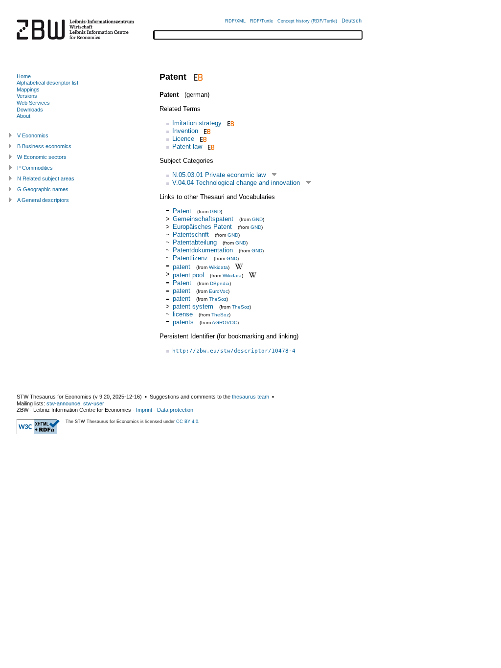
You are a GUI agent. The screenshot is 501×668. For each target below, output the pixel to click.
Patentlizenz (190, 258)
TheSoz (218, 299)
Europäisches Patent (202, 226)
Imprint (144, 410)
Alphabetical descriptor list (47, 83)
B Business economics (44, 146)
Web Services (33, 103)
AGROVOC (224, 322)
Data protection (175, 410)
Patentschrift (191, 234)
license (183, 314)
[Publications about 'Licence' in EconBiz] (202, 138)
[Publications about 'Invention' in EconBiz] (206, 130)
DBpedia (219, 283)
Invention (185, 130)
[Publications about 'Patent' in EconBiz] (197, 77)
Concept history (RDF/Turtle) (307, 21)
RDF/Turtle (261, 21)
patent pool (188, 275)
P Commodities (35, 168)
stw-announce (63, 403)
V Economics (32, 135)
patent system (193, 306)
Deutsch (352, 20)
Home (24, 76)
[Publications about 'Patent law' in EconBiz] (210, 146)
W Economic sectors (42, 157)
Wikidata (218, 266)
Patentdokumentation (203, 250)
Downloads (30, 109)
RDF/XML (235, 21)
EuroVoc (218, 291)
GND (215, 211)
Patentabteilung (195, 242)
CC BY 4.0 (187, 421)
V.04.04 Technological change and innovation (236, 182)
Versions (27, 96)
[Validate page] (38, 432)
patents (183, 322)
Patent (182, 211)
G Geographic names (42, 189)
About (23, 116)
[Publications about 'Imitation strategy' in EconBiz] (230, 123)
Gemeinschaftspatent (203, 219)
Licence (183, 138)
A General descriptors (43, 200)
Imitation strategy (197, 123)
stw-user (93, 403)
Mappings (28, 89)
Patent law (187, 146)
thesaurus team (250, 397)
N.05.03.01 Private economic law (219, 174)
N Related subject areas (45, 178)
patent (181, 266)
